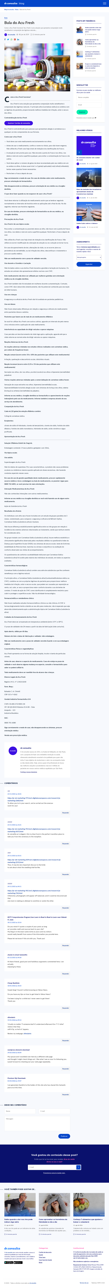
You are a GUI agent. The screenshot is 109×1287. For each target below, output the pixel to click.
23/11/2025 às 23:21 (14, 825)
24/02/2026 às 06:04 (14, 1052)
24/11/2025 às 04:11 (14, 886)
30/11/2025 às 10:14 (14, 922)
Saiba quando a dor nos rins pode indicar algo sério (93, 29)
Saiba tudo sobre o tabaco (87, 223)
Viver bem (42, 1257)
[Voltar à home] (12, 1248)
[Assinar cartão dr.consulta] (18, 123)
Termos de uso (84, 1283)
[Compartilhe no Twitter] (8, 39)
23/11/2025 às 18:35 (14, 794)
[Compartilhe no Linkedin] (18, 39)
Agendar (89, 264)
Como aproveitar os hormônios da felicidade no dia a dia (93, 42)
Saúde (41, 1255)
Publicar (64, 1136)
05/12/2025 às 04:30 (14, 957)
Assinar (82, 112)
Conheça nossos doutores (28, 772)
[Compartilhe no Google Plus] (15, 39)
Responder (65, 812)
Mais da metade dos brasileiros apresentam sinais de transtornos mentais (89, 191)
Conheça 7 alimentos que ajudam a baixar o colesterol (92, 54)
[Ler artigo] (80, 30)
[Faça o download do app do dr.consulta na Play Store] (8, 1262)
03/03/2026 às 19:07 (14, 1081)
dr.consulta (11, 34)
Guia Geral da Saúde (45, 1260)
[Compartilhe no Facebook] (5, 39)
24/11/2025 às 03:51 (14, 855)
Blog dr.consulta (9, 9)
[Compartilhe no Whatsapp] (11, 39)
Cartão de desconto (45, 1252)
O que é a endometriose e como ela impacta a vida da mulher (93, 66)
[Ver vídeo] (89, 145)
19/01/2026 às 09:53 (14, 1020)
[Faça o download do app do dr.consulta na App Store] (18, 1262)
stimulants (27, 1033)
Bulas (17, 9)
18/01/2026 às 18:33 (14, 986)
